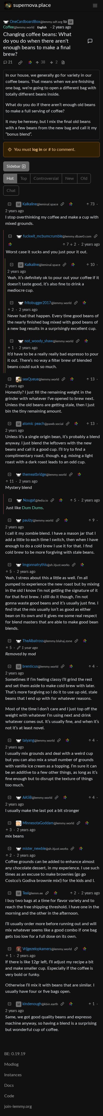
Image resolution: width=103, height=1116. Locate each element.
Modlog (11, 1064)
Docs (9, 1085)
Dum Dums (32, 508)
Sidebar (14, 166)
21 (10, 62)
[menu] (95, 5)
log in (37, 149)
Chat (11, 191)
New (69, 178)
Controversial (46, 178)
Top (23, 178)
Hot (10, 178)
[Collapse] (9, 204)
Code (9, 1096)
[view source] (63, 62)
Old (84, 178)
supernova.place (32, 5)
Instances (13, 1075)
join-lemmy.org (18, 1106)
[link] (20, 63)
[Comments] (90, 41)
